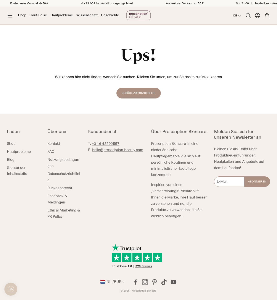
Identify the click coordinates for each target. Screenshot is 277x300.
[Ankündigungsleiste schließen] (272, 3)
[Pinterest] (154, 282)
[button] (10, 15)
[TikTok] (164, 282)
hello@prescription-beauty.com (117, 150)
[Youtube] (174, 282)
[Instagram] (145, 282)
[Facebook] (135, 282)
